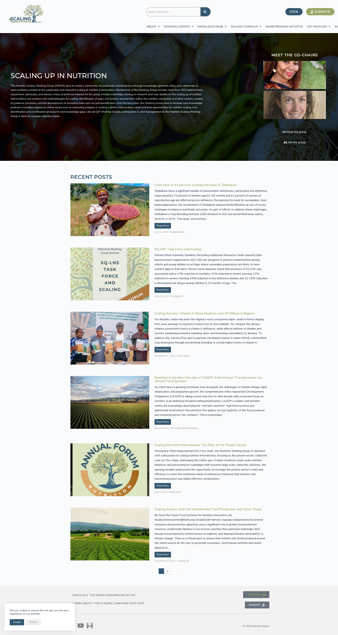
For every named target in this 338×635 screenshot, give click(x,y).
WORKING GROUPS (177, 26)
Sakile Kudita (177, 232)
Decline (33, 622)
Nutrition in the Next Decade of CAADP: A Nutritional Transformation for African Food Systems (208, 379)
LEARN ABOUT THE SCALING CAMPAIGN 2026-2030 (108, 603)
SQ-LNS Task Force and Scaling (178, 249)
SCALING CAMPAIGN (244, 26)
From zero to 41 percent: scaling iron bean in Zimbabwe (196, 185)
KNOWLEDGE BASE (210, 26)
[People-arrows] (90, 625)
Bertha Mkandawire (187, 428)
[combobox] (173, 11)
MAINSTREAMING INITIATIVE (284, 26)
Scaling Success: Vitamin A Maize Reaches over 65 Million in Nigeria (204, 313)
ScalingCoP (177, 296)
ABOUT (151, 26)
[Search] (205, 11)
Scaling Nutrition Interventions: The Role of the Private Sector (201, 445)
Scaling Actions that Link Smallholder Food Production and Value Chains (208, 509)
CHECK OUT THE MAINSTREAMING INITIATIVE (103, 595)
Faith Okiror (183, 356)
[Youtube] (80, 625)
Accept (17, 622)
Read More (163, 225)
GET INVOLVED (317, 26)
